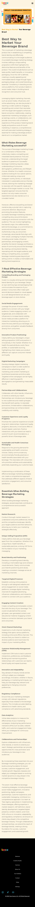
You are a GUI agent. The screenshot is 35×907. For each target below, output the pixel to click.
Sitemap (17, 886)
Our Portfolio (17, 873)
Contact (17, 878)
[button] (32, 3)
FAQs (17, 882)
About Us (17, 869)
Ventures (17, 856)
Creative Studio (17, 860)
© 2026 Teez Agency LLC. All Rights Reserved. (17, 896)
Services (17, 865)
